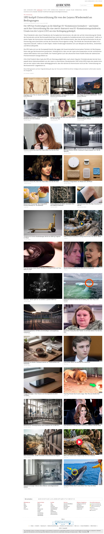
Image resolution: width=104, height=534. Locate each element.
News (32, 526)
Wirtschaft (40, 11)
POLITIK (45, 10)
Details (80, 532)
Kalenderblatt (40, 515)
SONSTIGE (85, 10)
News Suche (97, 5)
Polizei (38, 511)
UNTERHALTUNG (54, 10)
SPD (24, 14)
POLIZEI (72, 10)
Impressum (43, 526)
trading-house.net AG (81, 503)
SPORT (48, 10)
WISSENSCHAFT (62, 10)
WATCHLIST (100, 1)
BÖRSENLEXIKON (91, 1)
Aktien (52, 510)
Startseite (35, 11)
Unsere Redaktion (85, 526)
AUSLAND (68, 10)
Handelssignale (54, 509)
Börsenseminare (54, 514)
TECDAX (25, 506)
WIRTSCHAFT (40, 10)
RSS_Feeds (66, 507)
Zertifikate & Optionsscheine (54, 512)
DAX (24, 503)
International (40, 514)
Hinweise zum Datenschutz (66, 526)
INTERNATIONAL (78, 10)
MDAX (25, 505)
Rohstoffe (53, 506)
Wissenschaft (40, 509)
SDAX (25, 507)
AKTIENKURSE (30, 10)
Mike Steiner (94, 526)
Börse (38, 503)
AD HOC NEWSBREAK (68, 503)
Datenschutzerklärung (53, 526)
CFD (51, 503)
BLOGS (86, 1)
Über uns (76, 526)
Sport (38, 507)
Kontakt (65, 509)
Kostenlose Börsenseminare (80, 505)
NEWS (25, 10)
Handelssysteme (54, 507)
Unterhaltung (40, 512)
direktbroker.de (80, 507)
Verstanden (84, 532)
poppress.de (79, 509)
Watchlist (66, 505)
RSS (96, 1)
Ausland (39, 510)
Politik (38, 506)
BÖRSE (35, 10)
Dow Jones (26, 509)
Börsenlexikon (28, 499)
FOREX (52, 505)
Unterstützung (29, 14)
